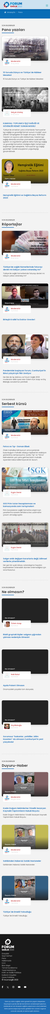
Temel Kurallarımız (9, 968)
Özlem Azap (16, 623)
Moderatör (16, 61)
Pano (20, 12)
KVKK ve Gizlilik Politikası (11, 972)
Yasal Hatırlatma (9, 970)
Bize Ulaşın (6, 965)
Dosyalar (5, 953)
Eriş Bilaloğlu (16, 725)
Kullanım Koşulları (9, 975)
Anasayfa (11, 12)
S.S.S (3, 963)
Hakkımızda (6, 960)
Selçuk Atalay (17, 112)
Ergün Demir (16, 492)
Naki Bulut (15, 674)
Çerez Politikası (8, 977)
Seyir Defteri (7, 956)
